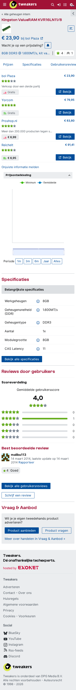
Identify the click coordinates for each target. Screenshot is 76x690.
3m (28, 261)
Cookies (9, 616)
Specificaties (31, 64)
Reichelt (7, 145)
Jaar (46, 261)
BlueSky (14, 633)
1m (19, 261)
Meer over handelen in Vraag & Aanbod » (35, 539)
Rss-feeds (16, 650)
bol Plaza (8, 76)
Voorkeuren (27, 616)
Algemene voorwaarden (20, 604)
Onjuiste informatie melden (20, 167)
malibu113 (18, 455)
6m (36, 261)
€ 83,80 (69, 120)
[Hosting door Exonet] (21, 568)
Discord (14, 656)
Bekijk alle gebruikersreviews (26, 486)
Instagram (16, 644)
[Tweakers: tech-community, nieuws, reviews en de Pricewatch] (23, 4)
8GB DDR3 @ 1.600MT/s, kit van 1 (25, 53)
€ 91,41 (69, 144)
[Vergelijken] (71, 28)
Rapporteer (26, 462)
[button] (5, 4)
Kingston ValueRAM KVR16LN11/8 (32, 20)
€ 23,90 (69, 75)
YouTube (15, 639)
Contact (9, 593)
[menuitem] (52, 4)
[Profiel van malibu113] (5, 457)
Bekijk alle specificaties (22, 359)
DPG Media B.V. (52, 676)
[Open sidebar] (73, 12)
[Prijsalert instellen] (48, 45)
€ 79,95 (69, 99)
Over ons (25, 593)
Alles (57, 261)
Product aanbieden (22, 530)
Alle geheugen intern (17, 14)
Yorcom (7, 100)
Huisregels (11, 599)
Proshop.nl (9, 121)
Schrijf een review (18, 495)
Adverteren (11, 587)
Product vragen (56, 530)
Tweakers (10, 676)
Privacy (8, 610)
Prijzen (8, 64)
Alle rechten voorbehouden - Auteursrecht (32, 680)
